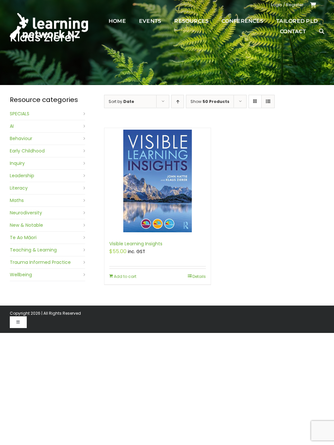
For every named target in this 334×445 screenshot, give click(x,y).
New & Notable (26, 225)
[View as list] (268, 101)
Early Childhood (27, 151)
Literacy (19, 188)
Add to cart (125, 276)
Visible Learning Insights (135, 243)
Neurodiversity (26, 212)
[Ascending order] (177, 101)
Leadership (22, 175)
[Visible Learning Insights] (157, 181)
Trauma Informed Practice (40, 262)
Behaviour (21, 138)
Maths (17, 200)
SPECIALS (19, 113)
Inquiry (17, 163)
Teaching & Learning (33, 250)
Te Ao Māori (23, 237)
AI (12, 126)
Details (199, 276)
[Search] (321, 31)
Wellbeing (21, 274)
